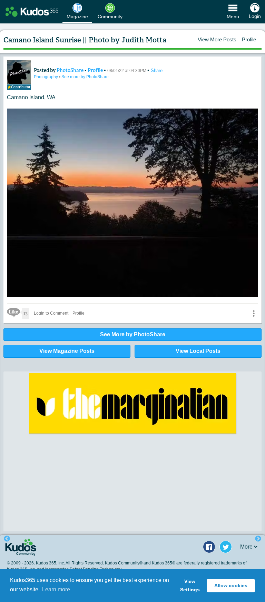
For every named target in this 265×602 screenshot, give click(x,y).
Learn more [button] (56, 589)
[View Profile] (19, 72)
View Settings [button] (190, 585)
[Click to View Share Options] (254, 313)
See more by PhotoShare (85, 76)
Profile (249, 39)
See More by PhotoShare (132, 334)
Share (157, 70)
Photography (46, 76)
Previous (6, 538)
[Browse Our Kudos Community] (31, 12)
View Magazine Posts (67, 351)
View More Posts (217, 39)
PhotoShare (71, 70)
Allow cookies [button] (230, 585)
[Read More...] (132, 403)
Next (258, 538)
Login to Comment (51, 313)
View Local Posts (198, 351)
